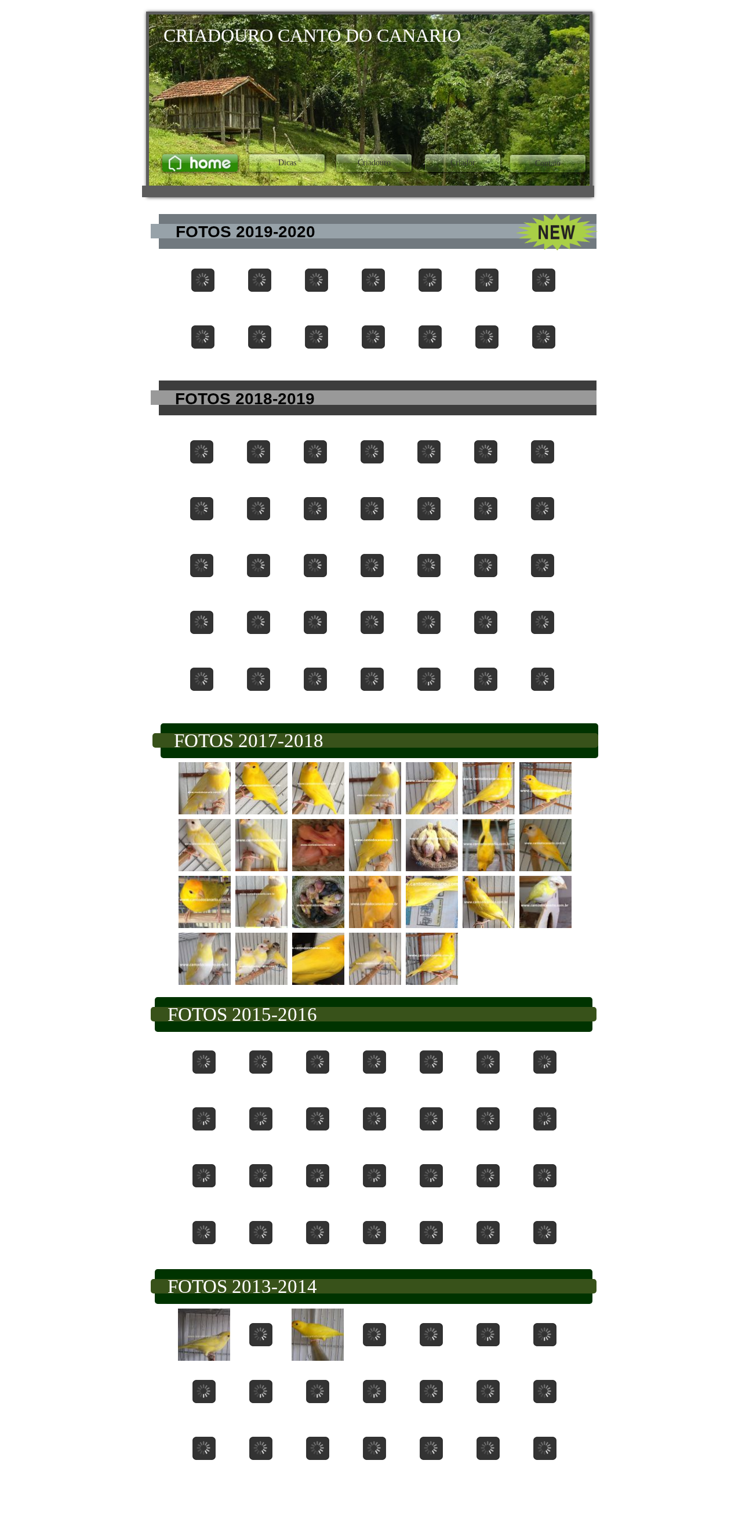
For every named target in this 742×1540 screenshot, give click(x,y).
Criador (462, 162)
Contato (548, 163)
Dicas (287, 162)
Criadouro (374, 162)
